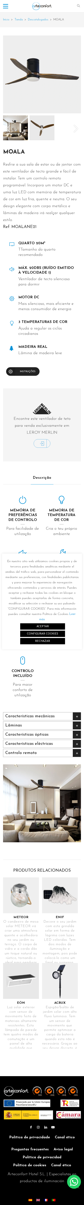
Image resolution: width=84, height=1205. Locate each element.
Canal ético (65, 1137)
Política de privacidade (29, 1137)
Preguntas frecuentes (30, 1149)
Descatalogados (38, 19)
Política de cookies (29, 1165)
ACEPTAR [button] (42, 626)
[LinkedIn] (45, 1127)
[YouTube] (53, 1127)
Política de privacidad (42, 1157)
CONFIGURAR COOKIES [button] (42, 633)
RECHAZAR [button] (42, 641)
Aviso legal (63, 1149)
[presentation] (8, 129)
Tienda (18, 19)
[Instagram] (38, 1127)
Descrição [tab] (42, 478)
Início (6, 19)
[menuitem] (30, 1200)
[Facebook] (31, 1127)
